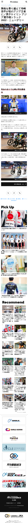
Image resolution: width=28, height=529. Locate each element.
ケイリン (25, 198)
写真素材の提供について (11, 503)
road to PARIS (12, 198)
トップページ (3, 4)
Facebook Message (20, 505)
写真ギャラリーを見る (20, 113)
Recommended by (20, 412)
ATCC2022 (4, 198)
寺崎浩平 (14, 200)
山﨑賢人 (19, 198)
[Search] (26, 2)
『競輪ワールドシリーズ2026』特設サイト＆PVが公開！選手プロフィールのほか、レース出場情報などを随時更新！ (14, 252)
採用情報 (19, 503)
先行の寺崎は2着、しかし (19, 184)
